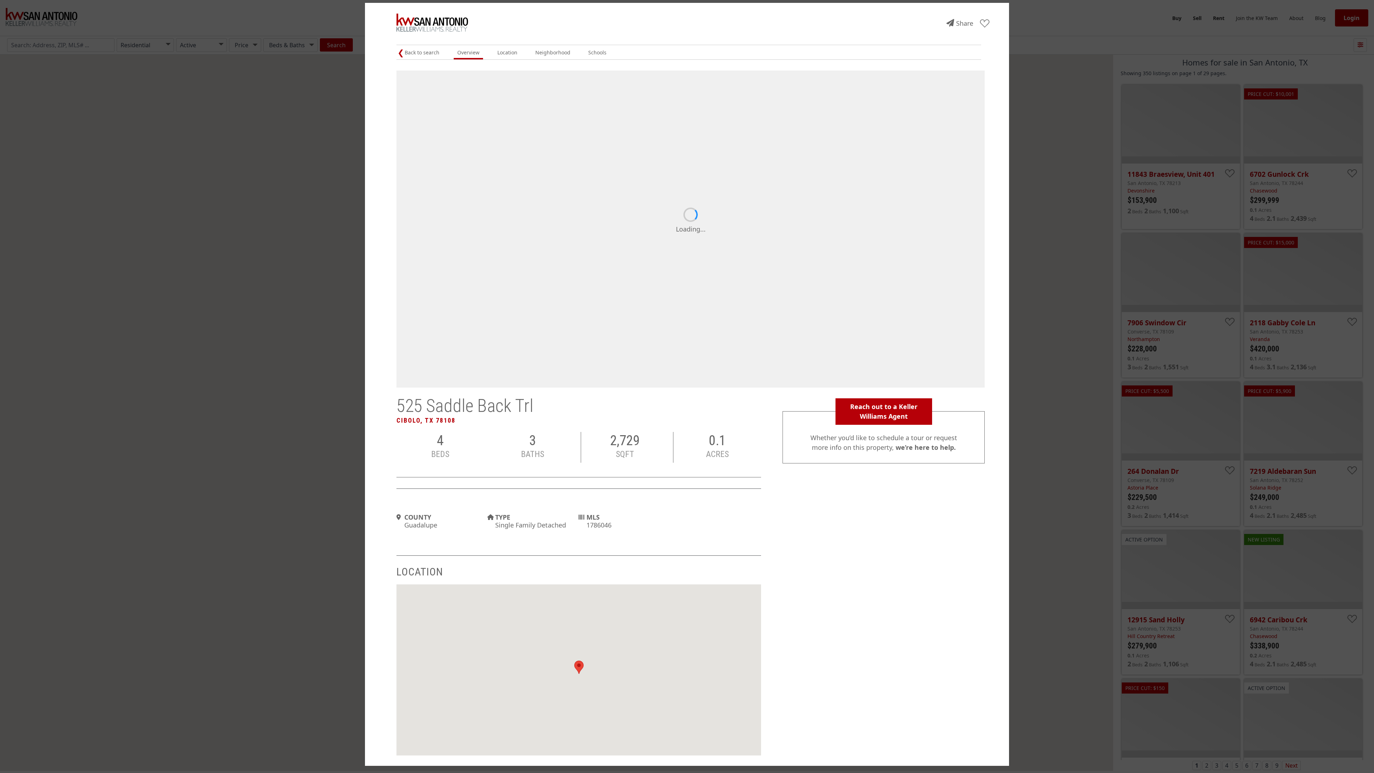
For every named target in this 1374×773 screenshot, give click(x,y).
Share (964, 23)
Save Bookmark (985, 24)
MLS (593, 517)
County (417, 517)
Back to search (422, 52)
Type (502, 517)
